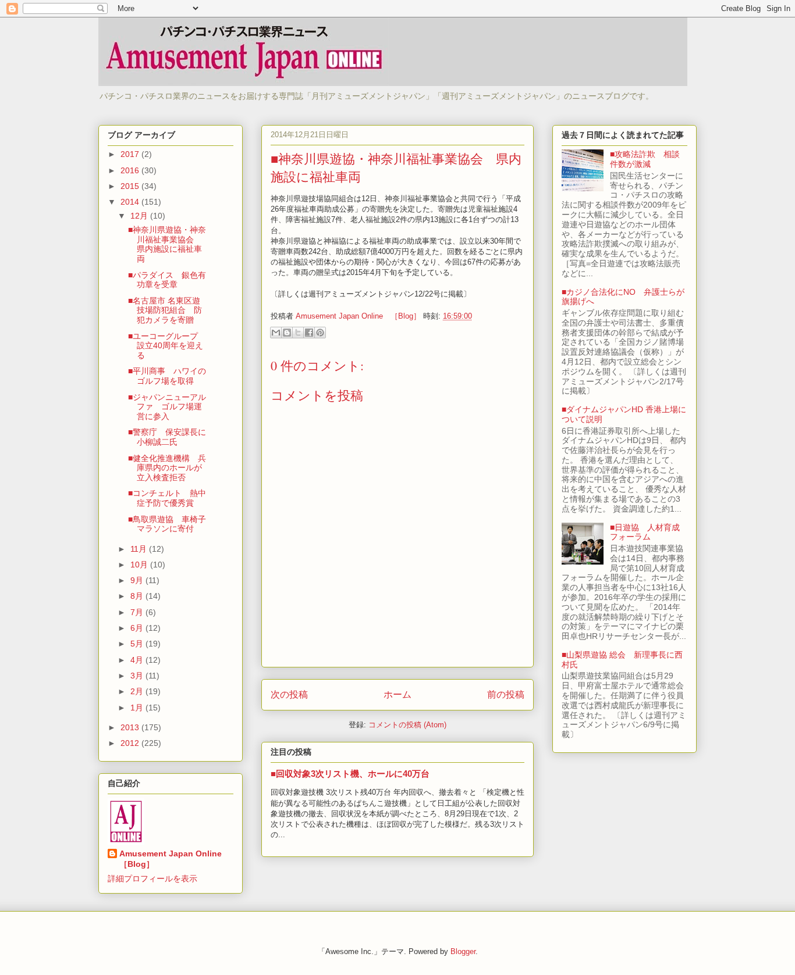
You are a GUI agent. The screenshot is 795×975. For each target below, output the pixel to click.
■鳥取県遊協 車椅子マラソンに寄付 (167, 524)
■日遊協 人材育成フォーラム (645, 532)
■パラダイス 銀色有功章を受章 (167, 280)
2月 (137, 691)
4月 (137, 660)
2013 (130, 727)
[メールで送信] (276, 332)
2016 (130, 170)
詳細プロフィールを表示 (152, 878)
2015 (130, 186)
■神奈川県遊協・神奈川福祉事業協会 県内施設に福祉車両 (167, 244)
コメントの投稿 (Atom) (407, 724)
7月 (137, 612)
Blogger (462, 951)
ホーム (397, 694)
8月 (137, 596)
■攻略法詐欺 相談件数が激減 (645, 159)
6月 (137, 628)
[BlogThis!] (287, 332)
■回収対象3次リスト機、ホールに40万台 (350, 773)
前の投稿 (505, 694)
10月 (140, 564)
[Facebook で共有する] (309, 332)
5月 (137, 643)
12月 (140, 215)
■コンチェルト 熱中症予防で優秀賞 (167, 498)
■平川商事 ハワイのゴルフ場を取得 (167, 375)
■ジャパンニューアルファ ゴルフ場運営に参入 (167, 407)
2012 (130, 743)
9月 (137, 580)
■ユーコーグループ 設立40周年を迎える (167, 345)
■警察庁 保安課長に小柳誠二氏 (167, 437)
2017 (130, 154)
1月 (137, 707)
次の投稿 (289, 694)
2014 (130, 201)
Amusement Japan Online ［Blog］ (174, 859)
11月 (139, 548)
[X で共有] (298, 332)
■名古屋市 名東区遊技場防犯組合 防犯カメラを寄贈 (165, 310)
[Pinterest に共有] (320, 332)
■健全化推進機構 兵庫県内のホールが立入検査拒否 (167, 468)
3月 (137, 675)
